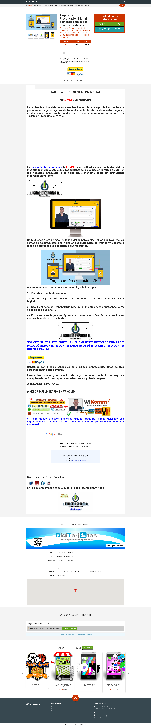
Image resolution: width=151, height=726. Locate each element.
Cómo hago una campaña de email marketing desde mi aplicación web (114, 686)
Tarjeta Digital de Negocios (46, 167)
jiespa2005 (98, 718)
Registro (123, 1)
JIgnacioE (88, 647)
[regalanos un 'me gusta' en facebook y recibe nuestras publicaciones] (31, 483)
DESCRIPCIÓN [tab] (30, 87)
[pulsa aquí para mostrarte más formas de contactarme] (69, 407)
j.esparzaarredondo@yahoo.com (104, 716)
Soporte (53, 709)
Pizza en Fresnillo (37, 684)
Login (118, 1)
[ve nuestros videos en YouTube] (48, 483)
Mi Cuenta (53, 710)
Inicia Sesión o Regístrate (69, 628)
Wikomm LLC (72, 724)
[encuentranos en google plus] (37, 483)
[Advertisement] (109, 48)
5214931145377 (111, 24)
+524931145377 (111, 29)
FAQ (52, 707)
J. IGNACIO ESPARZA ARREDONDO (44, 5)
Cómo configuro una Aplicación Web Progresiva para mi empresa (88, 686)
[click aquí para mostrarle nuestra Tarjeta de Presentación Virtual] (44, 188)
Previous (22, 673)
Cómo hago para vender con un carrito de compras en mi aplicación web (62, 686)
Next (129, 673)
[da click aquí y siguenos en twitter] (43, 483)
